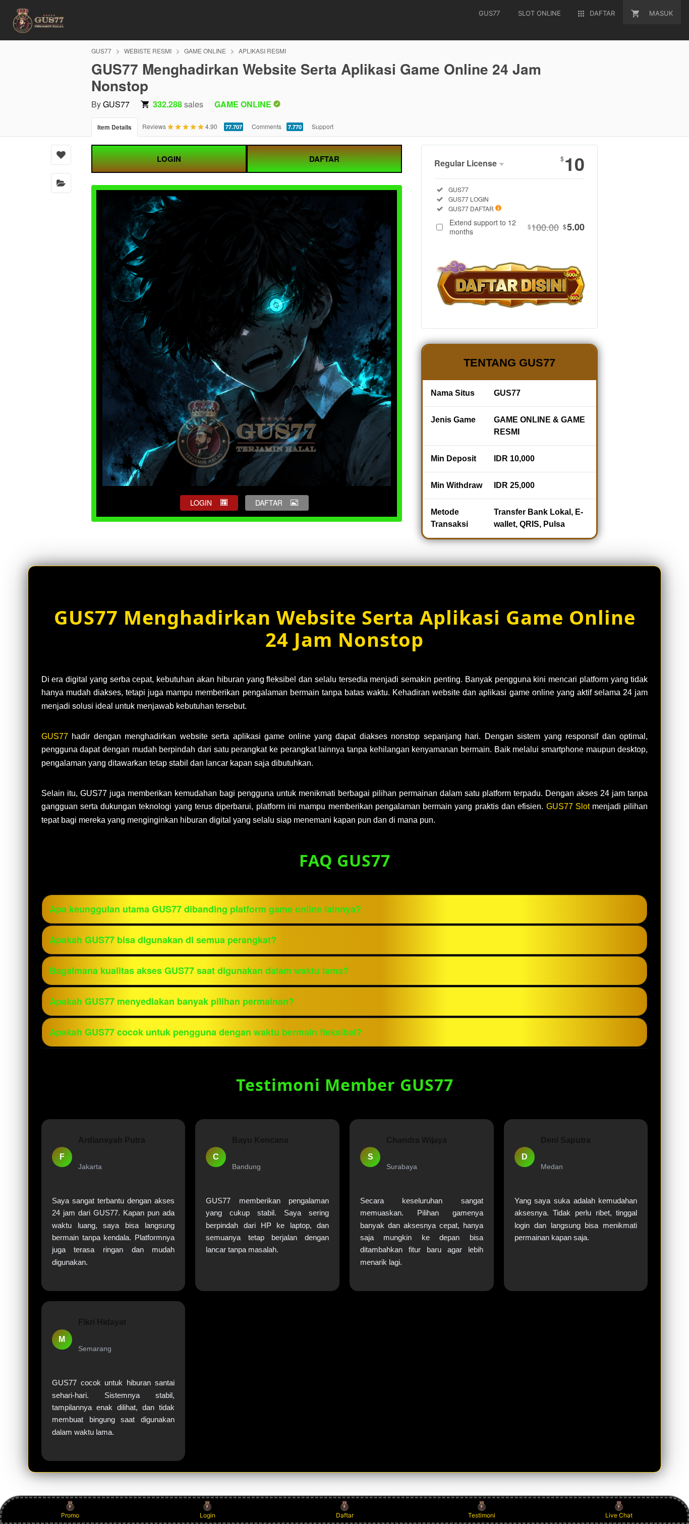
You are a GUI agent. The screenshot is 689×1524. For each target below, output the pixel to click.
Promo (70, 1515)
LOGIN (169, 158)
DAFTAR (324, 158)
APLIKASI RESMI (262, 50)
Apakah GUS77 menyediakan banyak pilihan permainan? (171, 1001)
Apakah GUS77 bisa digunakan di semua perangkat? (162, 939)
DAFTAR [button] (268, 503)
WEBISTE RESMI (147, 50)
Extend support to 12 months (517, 227)
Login (207, 1515)
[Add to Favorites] (61, 155)
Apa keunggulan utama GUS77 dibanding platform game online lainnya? (205, 909)
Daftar (345, 1515)
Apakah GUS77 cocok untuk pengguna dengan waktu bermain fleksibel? (205, 1032)
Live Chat (619, 1515)
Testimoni (481, 1515)
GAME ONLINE (205, 50)
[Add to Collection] (61, 183)
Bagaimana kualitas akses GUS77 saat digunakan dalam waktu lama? (199, 970)
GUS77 (101, 50)
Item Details (114, 127)
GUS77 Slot (568, 806)
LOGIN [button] (201, 503)
